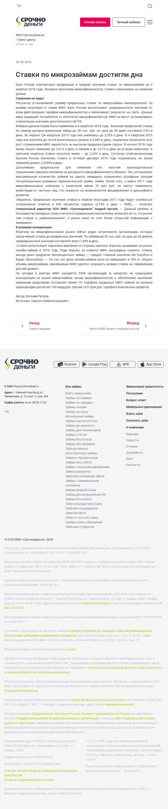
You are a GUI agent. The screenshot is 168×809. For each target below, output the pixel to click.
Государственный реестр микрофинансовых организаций (57, 718)
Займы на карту (77, 411)
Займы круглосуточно (82, 421)
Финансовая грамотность (145, 386)
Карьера (132, 434)
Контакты (133, 465)
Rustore (70, 364)
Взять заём (134, 413)
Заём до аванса (77, 448)
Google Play (97, 364)
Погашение (134, 393)
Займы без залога (78, 499)
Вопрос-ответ (136, 400)
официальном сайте (119, 704)
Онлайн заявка (95, 22)
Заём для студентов (80, 527)
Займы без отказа (79, 439)
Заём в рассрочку (78, 471)
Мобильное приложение (144, 407)
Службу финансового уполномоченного (97, 700)
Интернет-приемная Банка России (105, 713)
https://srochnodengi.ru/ (21, 690)
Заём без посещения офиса (85, 476)
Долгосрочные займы (81, 453)
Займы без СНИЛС (79, 462)
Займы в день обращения (84, 522)
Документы (134, 452)
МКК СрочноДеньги (30, 35)
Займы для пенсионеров (83, 430)
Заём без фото (76, 513)
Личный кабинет (129, 22)
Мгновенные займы (80, 416)
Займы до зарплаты (80, 425)
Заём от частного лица (82, 517)
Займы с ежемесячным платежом (82, 483)
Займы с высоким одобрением (88, 467)
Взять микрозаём (78, 393)
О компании (135, 427)
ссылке (71, 649)
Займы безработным (81, 490)
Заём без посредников (82, 508)
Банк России (13, 775)
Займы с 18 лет (76, 434)
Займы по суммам (79, 398)
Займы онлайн (76, 407)
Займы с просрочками (82, 457)
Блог (129, 458)
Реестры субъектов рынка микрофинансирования (40, 770)
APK (125, 364)
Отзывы (132, 446)
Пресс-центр (26, 39)
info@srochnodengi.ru (25, 386)
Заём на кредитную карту (84, 504)
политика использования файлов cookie (116, 667)
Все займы (74, 386)
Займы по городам (79, 402)
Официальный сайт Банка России (56, 713)
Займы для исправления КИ (86, 494)
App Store (153, 364)
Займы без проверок (80, 444)
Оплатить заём (137, 420)
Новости (132, 440)
